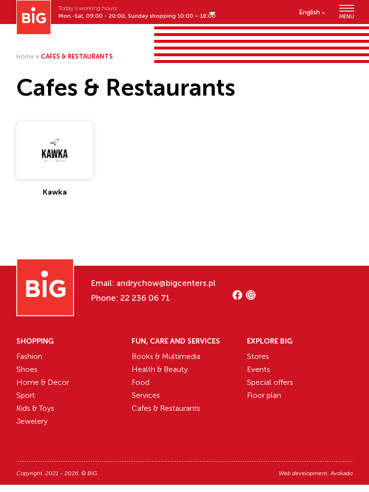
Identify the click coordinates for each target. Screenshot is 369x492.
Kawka (55, 192)
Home (25, 56)
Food (140, 382)
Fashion (29, 356)
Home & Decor (42, 382)
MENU (346, 16)
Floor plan (264, 395)
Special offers (270, 382)
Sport (25, 395)
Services (146, 395)
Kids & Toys (35, 408)
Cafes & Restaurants (166, 408)
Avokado (342, 473)
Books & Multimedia (166, 356)
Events (258, 369)
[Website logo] (33, 17)
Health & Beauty (160, 369)
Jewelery (32, 421)
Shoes (26, 369)
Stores (258, 356)
